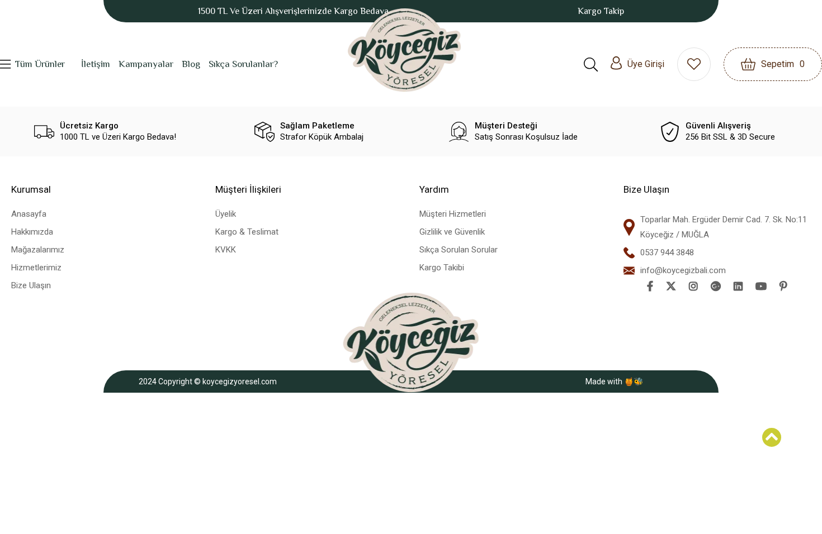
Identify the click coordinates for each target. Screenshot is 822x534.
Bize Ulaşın (31, 285)
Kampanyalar (146, 64)
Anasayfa (28, 214)
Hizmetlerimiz (36, 268)
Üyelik (225, 214)
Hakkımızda (32, 232)
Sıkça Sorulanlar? (243, 64)
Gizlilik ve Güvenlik (452, 232)
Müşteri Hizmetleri (452, 214)
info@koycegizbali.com (683, 270)
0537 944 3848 (667, 252)
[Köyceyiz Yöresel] (404, 50)
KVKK (225, 250)
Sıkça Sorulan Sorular (458, 250)
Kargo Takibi (441, 268)
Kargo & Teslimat (246, 232)
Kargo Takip (601, 11)
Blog (191, 64)
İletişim (95, 64)
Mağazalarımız (37, 250)
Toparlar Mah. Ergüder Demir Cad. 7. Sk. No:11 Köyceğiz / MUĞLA (723, 227)
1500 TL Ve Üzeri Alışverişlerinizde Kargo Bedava (293, 11)
